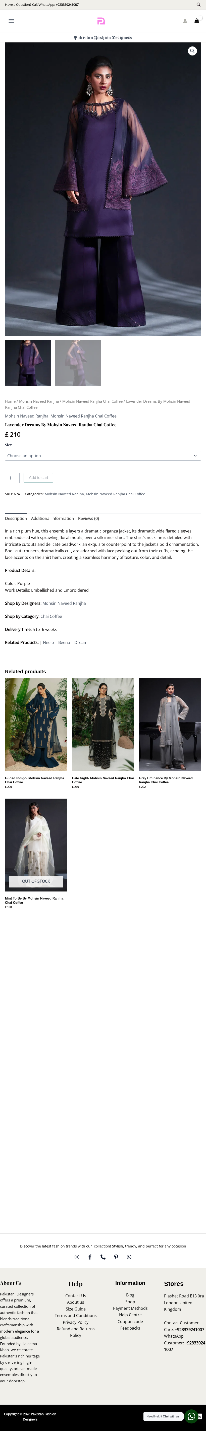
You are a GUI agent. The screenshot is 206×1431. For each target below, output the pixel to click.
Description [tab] (16, 518)
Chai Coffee (51, 616)
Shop (130, 1301)
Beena (64, 642)
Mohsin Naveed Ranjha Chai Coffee (92, 401)
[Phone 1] (103, 1257)
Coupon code (130, 1321)
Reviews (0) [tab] (88, 518)
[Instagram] (77, 1257)
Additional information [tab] (52, 518)
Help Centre (130, 1315)
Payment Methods (130, 1308)
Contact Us (75, 1295)
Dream (80, 642)
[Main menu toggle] (11, 21)
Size (8, 444)
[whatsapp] (129, 1257)
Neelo (48, 642)
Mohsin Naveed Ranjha (39, 401)
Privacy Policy (75, 1322)
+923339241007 (67, 4)
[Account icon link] (185, 21)
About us (75, 1302)
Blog (130, 1295)
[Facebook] (90, 1257)
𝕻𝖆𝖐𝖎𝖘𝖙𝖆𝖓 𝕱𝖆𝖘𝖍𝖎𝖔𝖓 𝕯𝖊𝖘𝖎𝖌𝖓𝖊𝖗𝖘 (103, 37)
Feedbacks (130, 1328)
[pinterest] (116, 1257)
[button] (198, 5)
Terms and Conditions (76, 1315)
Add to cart (38, 477)
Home (10, 401)
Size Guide (76, 1309)
